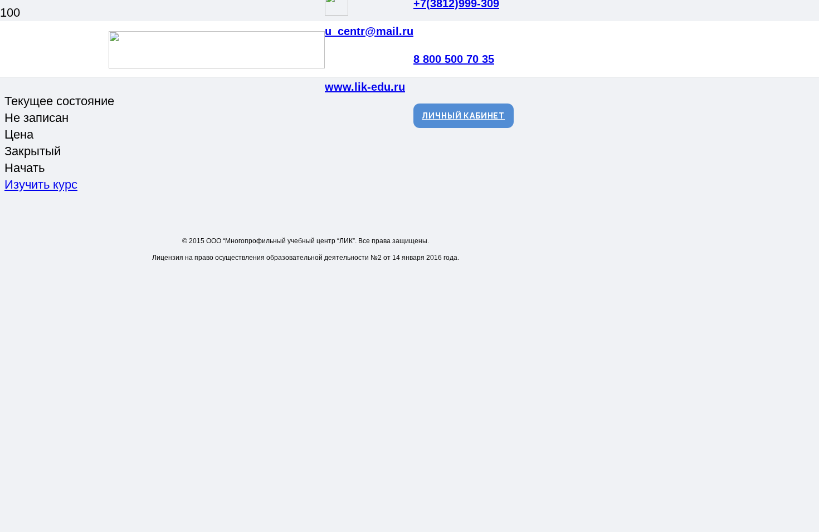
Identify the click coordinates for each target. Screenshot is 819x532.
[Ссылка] (217, 64)
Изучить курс (40, 184)
